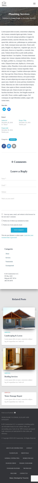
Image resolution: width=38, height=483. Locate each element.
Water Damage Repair (13, 396)
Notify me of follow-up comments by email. (16, 221)
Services (12, 139)
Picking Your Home (25, 463)
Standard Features (13, 468)
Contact (29, 448)
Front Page (25, 453)
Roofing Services (11, 377)
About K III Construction (14, 448)
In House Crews (11, 463)
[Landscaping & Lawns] (19, 318)
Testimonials (9, 261)
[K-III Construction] (5, 3)
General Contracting (12, 458)
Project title (5, 128)
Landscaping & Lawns (13, 336)
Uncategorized (10, 265)
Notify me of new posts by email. (12, 225)
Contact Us (24, 473)
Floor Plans (13, 453)
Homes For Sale (28, 458)
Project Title (22, 120)
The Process (27, 468)
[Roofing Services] (19, 359)
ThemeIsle (25, 478)
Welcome (13, 473)
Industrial (4, 120)
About (7, 253)
